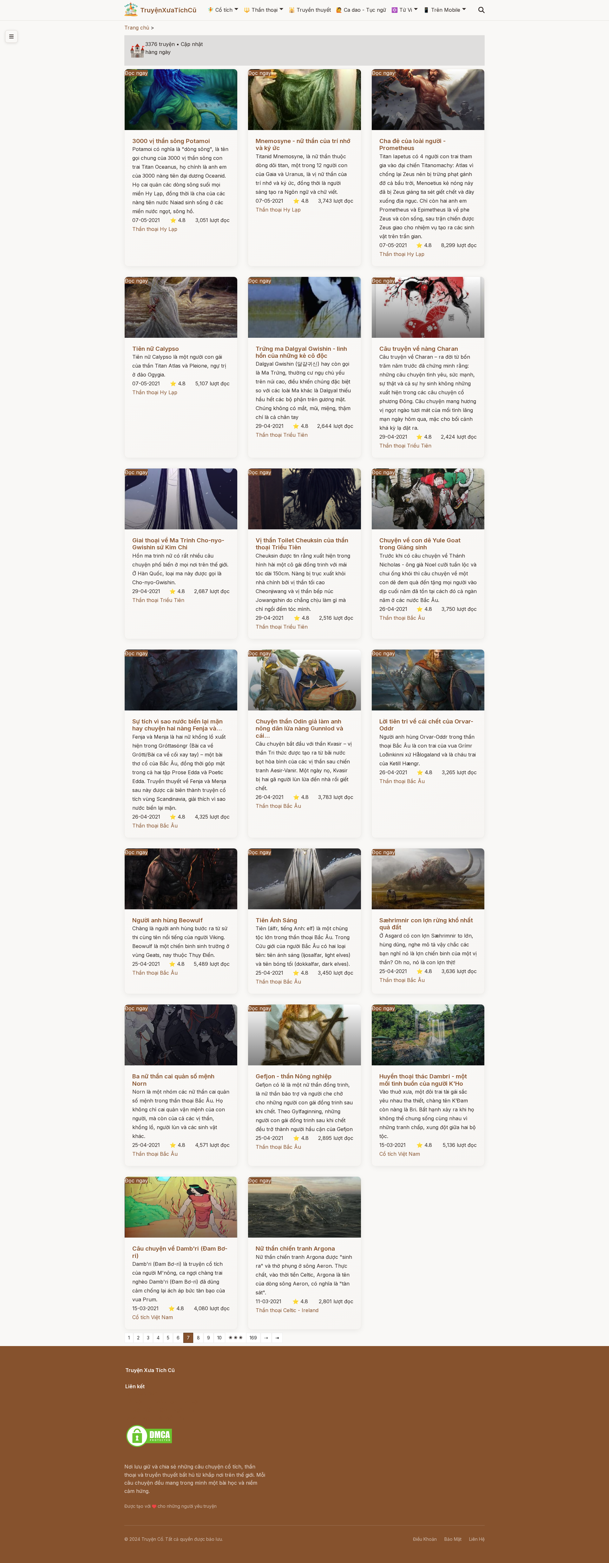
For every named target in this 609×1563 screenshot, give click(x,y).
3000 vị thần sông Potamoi (171, 141)
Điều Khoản (425, 1539)
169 (253, 1337)
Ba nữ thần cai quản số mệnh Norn (173, 1080)
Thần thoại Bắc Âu (402, 618)
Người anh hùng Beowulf (167, 920)
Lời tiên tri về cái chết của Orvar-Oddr (426, 725)
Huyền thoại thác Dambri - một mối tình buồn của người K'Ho (423, 1080)
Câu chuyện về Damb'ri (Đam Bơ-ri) (179, 1252)
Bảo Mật (453, 1539)
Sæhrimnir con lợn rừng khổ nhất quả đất (426, 924)
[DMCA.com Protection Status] (149, 1446)
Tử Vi (401, 10)
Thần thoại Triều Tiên (282, 435)
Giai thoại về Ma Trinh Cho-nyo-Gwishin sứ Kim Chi (178, 544)
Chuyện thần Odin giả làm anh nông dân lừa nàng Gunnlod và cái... (299, 728)
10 (219, 1337)
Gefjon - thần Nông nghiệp (293, 1076)
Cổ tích (219, 10)
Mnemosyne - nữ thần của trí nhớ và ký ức (303, 144)
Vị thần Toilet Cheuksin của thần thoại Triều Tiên (302, 544)
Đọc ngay (136, 73)
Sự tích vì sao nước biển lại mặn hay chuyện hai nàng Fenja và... (177, 725)
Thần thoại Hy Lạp (154, 229)
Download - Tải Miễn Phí (155, 1418)
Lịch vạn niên (141, 1393)
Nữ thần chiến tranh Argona (295, 1248)
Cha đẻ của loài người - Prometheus (412, 144)
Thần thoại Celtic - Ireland (287, 1310)
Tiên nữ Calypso (155, 348)
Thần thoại (261, 10)
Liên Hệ (477, 1539)
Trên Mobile (441, 10)
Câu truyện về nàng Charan (418, 348)
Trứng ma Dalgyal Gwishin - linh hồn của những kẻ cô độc (301, 352)
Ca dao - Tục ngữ (361, 10)
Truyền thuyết (310, 10)
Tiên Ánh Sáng (276, 920)
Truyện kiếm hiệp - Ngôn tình (161, 1410)
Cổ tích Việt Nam (399, 1154)
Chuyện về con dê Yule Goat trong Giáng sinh (420, 544)
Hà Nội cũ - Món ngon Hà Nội (161, 1401)
